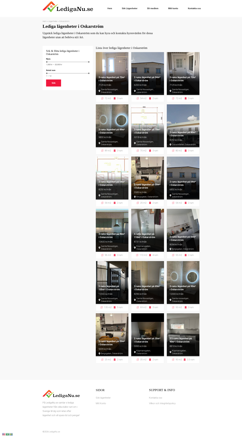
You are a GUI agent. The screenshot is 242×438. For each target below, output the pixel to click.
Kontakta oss (194, 8)
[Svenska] (11, 434)
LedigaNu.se (54, 432)
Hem (109, 8)
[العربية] (7, 434)
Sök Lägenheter (130, 8)
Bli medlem (152, 8)
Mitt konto (173, 8)
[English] (4, 434)
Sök (53, 83)
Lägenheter (52, 21)
